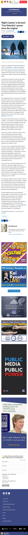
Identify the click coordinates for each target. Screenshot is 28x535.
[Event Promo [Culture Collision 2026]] (14, 252)
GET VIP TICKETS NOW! (14, 291)
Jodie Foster (9, 116)
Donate (24, 2)
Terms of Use (5, 501)
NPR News (5, 216)
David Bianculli (11, 31)
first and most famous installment (15, 69)
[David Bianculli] (4, 228)
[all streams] (26, 533)
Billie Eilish (20, 203)
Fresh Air (3, 213)
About (4, 515)
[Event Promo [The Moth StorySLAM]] (14, 306)
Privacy (4, 512)
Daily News (5, 475)
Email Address (5, 461)
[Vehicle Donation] (14, 330)
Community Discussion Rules (8, 504)
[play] (2, 533)
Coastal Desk (5, 478)
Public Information (6, 507)
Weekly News (5, 477)
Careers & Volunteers (7, 521)
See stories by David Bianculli (15, 234)
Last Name (4, 470)
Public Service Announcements (9, 509)
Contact (4, 518)
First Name (4, 465)
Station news (5, 482)
